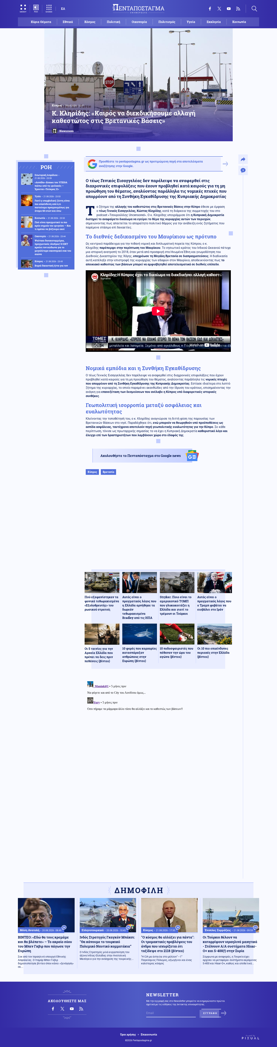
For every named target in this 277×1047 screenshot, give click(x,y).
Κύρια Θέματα (41, 22)
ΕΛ (63, 9)
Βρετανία (108, 472)
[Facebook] (210, 9)
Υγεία (191, 22)
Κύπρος (57, 105)
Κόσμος (89, 22)
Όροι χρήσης (128, 1034)
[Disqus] (158, 727)
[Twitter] (219, 9)
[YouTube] (229, 9)
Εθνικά (68, 22)
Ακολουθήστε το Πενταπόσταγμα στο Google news (140, 455)
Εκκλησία (214, 22)
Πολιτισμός (166, 22)
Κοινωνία (239, 22)
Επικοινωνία (149, 1034)
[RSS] (238, 9)
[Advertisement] (158, 526)
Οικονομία (139, 22)
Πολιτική (113, 22)
